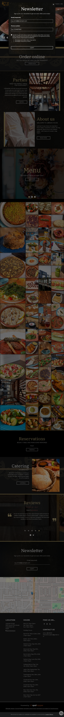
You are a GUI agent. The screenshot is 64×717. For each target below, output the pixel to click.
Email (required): (16, 17)
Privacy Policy (17, 37)
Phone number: (15, 26)
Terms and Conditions (27, 37)
